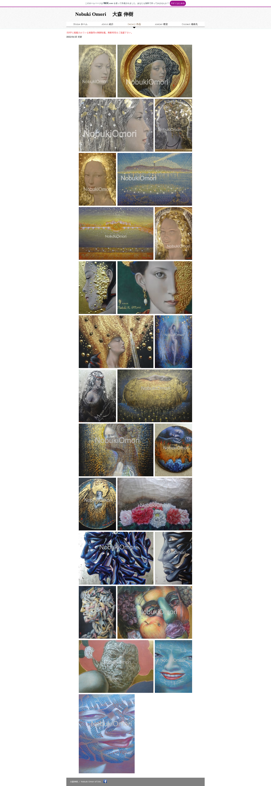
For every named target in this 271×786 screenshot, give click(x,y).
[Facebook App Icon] (105, 781)
